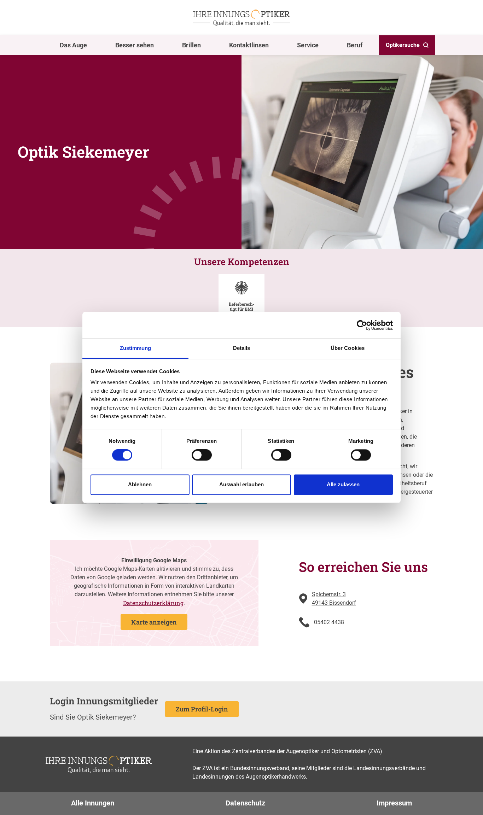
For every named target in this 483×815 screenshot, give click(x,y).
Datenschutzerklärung (153, 602)
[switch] (202, 455)
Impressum (394, 803)
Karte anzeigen (154, 622)
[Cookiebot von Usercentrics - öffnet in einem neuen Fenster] (362, 325)
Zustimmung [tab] (135, 348)
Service (308, 45)
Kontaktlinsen (249, 45)
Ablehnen (140, 484)
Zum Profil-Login (202, 709)
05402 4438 (329, 622)
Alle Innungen (92, 803)
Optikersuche (403, 45)
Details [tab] (241, 348)
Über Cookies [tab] (348, 348)
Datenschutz (245, 803)
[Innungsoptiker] (241, 18)
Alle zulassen (343, 484)
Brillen (191, 45)
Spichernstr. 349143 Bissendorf (334, 598)
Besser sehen (134, 45)
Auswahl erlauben (241, 484)
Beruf (354, 45)
